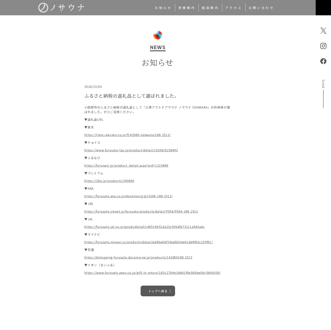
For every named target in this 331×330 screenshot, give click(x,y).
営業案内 (187, 7)
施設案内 (210, 7)
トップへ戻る (158, 291)
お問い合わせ (261, 7)
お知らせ (163, 7)
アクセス (233, 7)
